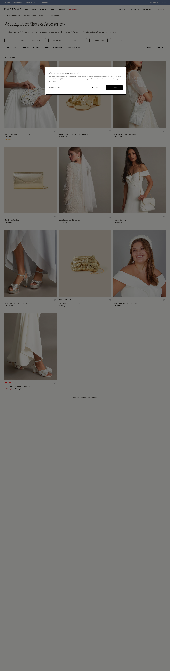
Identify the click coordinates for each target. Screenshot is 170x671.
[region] (85, 81)
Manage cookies (54, 87)
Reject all (95, 87)
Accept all (114, 87)
